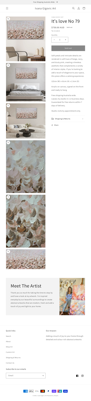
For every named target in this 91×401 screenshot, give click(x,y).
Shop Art (9, 347)
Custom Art (10, 352)
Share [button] (56, 125)
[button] (7, 8)
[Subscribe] (42, 375)
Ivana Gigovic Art (42, 395)
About (8, 341)
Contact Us (10, 363)
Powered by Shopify (52, 395)
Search (8, 336)
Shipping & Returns (13, 357)
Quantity (54, 35)
